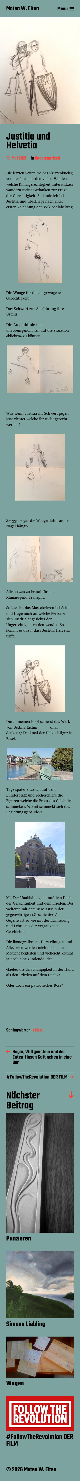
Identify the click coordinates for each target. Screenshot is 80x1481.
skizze (38, 1030)
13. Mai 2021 (16, 158)
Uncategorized (47, 158)
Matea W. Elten (22, 9)
